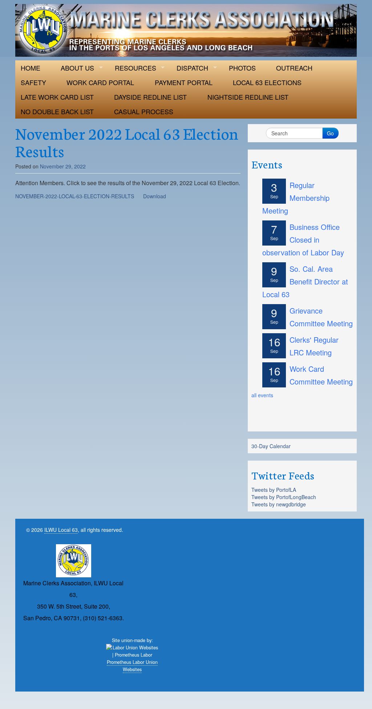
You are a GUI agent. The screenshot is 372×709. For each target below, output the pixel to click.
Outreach (294, 67)
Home (30, 67)
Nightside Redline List (247, 96)
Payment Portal (184, 82)
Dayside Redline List (150, 96)
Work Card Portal (100, 82)
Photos (242, 67)
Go (330, 133)
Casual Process (143, 111)
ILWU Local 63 (61, 529)
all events (262, 395)
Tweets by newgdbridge (278, 504)
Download (154, 196)
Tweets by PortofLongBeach (283, 497)
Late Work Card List (57, 96)
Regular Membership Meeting (295, 198)
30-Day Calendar (271, 446)
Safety (33, 82)
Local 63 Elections (267, 82)
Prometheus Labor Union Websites (132, 666)
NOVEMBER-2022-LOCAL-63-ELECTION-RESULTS (74, 196)
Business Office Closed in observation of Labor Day (303, 240)
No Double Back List (57, 111)
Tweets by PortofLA (273, 489)
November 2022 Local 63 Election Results (127, 141)
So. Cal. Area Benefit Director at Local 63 (305, 281)
